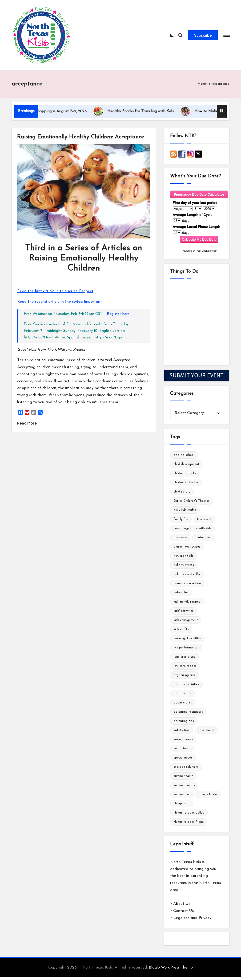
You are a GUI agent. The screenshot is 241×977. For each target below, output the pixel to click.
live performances (186, 647)
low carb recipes (185, 665)
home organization (187, 583)
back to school (184, 455)
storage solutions (186, 766)
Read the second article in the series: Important (59, 302)
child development (186, 464)
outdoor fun (182, 693)
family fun (181, 519)
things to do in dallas (189, 812)
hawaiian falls (183, 555)
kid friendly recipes (187, 601)
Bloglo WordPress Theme (171, 967)
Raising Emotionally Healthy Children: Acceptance (80, 137)
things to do (208, 794)
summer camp (183, 776)
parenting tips (184, 721)
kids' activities (183, 610)
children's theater (186, 482)
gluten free (203, 537)
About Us (181, 904)
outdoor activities (186, 684)
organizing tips (184, 675)
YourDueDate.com (206, 250)
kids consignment (186, 620)
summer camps (184, 785)
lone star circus (184, 656)
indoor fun (181, 592)
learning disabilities (187, 638)
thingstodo (181, 803)
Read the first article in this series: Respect (55, 291)
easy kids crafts (185, 510)
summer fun (182, 794)
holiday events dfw (187, 574)
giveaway (180, 537)
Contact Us (183, 911)
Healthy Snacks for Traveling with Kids (125, 111)
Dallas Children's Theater (191, 500)
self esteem (182, 748)
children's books (185, 473)
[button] (203, 35)
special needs (183, 757)
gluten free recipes (187, 546)
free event (204, 519)
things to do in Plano (189, 821)
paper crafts (183, 702)
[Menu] (226, 35)
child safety (182, 491)
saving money (183, 739)
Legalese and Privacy (192, 918)
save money (206, 730)
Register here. (118, 314)
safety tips (181, 730)
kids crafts (181, 629)
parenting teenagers (188, 711)
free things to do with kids (192, 528)
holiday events (184, 565)
